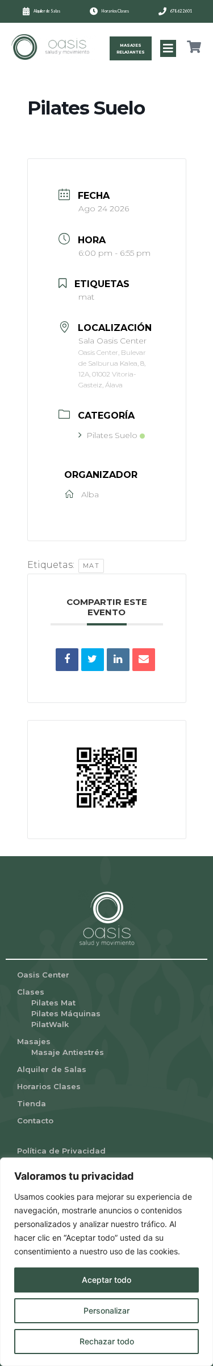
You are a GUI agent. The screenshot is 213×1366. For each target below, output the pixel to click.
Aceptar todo (106, 1280)
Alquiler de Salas (51, 1069)
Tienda (31, 1103)
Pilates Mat (53, 1002)
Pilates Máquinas (66, 1013)
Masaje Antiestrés (67, 1052)
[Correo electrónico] (143, 659)
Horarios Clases (49, 1086)
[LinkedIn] (118, 659)
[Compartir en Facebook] (67, 659)
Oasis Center (43, 974)
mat (91, 566)
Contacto (35, 1120)
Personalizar (106, 1310)
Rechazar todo (107, 1341)
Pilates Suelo (111, 435)
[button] (168, 48)
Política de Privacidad (61, 1150)
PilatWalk (50, 1024)
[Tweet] (92, 659)
